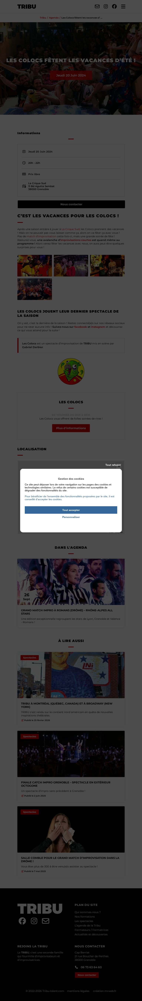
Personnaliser (71, 517)
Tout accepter (71, 509)
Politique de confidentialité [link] (71, 522)
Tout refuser (113, 464)
